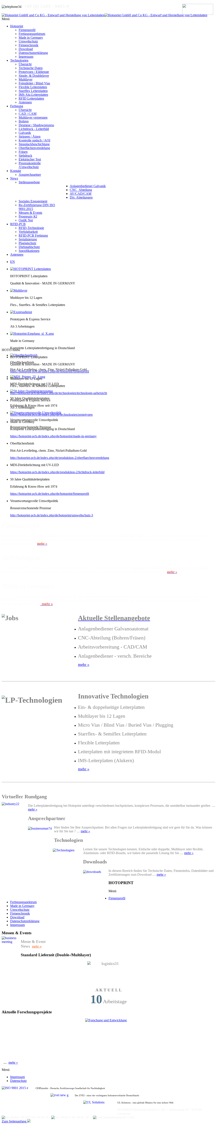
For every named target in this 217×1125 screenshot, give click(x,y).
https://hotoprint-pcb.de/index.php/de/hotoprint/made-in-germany (53, 436)
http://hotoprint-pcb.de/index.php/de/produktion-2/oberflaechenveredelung (59, 458)
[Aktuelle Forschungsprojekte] (108, 1038)
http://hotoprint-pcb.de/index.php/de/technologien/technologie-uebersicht (58, 393)
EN (12, 261)
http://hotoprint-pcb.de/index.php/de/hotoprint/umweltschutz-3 (51, 515)
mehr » (32, 809)
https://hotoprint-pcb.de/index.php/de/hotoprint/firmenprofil (49, 371)
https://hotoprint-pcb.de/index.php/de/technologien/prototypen (51, 414)
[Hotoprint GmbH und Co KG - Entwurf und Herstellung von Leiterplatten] (104, 15)
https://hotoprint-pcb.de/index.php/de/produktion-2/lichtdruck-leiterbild (57, 472)
